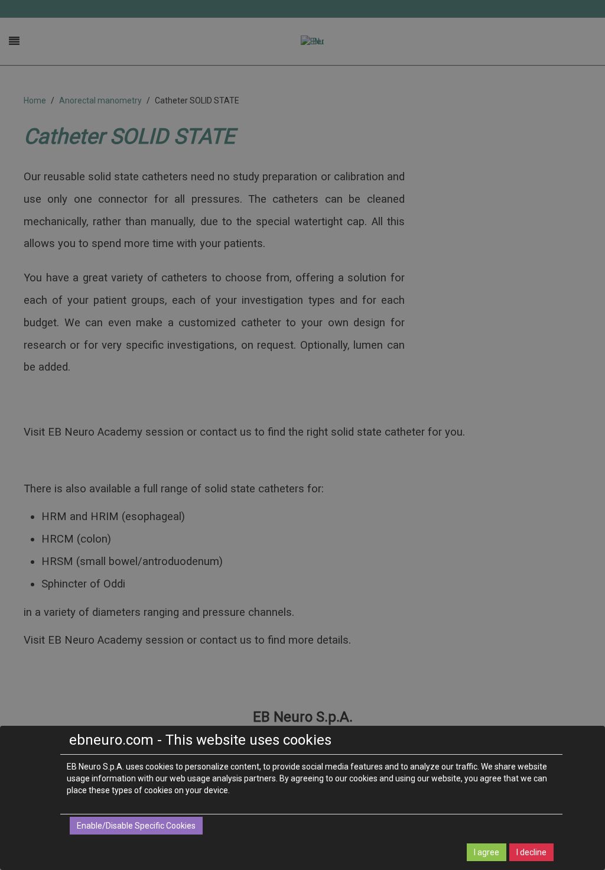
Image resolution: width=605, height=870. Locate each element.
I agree (486, 852)
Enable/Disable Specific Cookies (136, 825)
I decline (531, 852)
